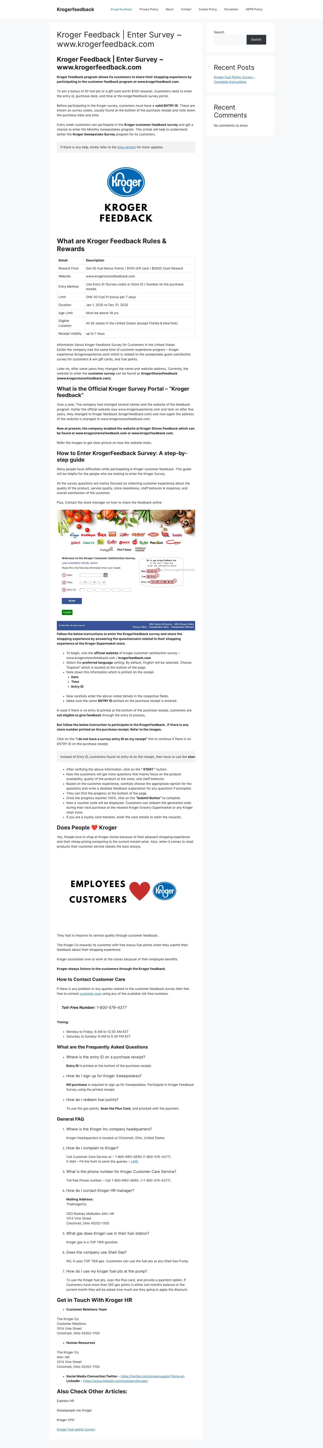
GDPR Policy (254, 9)
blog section (127, 147)
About (169, 9)
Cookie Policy (208, 9)
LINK (134, 1161)
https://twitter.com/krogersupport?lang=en (152, 1376)
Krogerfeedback (75, 9)
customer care (90, 994)
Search (219, 32)
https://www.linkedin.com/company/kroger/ (115, 1381)
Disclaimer (231, 9)
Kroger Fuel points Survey (76, 1429)
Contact (186, 9)
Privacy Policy (149, 9)
